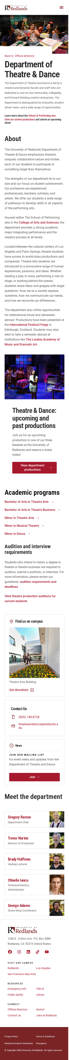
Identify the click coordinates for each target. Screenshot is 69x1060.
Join (32, 777)
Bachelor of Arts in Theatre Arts (26, 502)
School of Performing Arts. (42, 115)
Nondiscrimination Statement (19, 1043)
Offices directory (20, 55)
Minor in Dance (15, 534)
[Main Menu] (61, 7)
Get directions (18, 690)
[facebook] (10, 952)
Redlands (13, 968)
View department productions (32, 467)
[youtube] (46, 952)
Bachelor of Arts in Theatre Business (30, 510)
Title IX (40, 988)
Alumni (40, 1009)
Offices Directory (17, 1009)
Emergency (41, 1043)
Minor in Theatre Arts (19, 518)
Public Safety (15, 994)
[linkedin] (28, 952)
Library (40, 994)
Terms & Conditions (45, 1036)
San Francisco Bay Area (22, 974)
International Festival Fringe (29, 325)
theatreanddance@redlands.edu (38, 726)
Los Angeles (43, 968)
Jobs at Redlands (46, 1015)
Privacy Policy (11, 1036)
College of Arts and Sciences (39, 222)
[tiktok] (37, 952)
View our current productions (20, 119)
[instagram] (19, 952)
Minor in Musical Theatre (22, 526)
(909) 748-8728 (29, 717)
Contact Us (14, 1015)
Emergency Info (17, 988)
